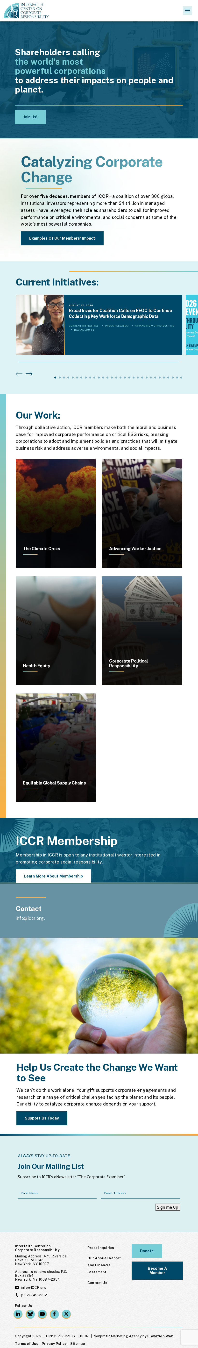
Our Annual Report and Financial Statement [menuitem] (104, 1265)
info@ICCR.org (33, 1288)
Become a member (157, 1270)
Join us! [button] (30, 117)
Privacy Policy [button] (54, 1344)
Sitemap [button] (77, 1344)
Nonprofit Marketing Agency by (120, 1336)
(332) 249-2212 (34, 1295)
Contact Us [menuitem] (97, 1283)
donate (147, 1251)
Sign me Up (167, 1207)
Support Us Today (42, 1118)
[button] (29, 374)
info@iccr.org (30, 918)
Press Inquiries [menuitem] (100, 1248)
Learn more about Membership (53, 876)
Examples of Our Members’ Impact (62, 238)
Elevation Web (160, 1336)
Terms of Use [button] (26, 1344)
